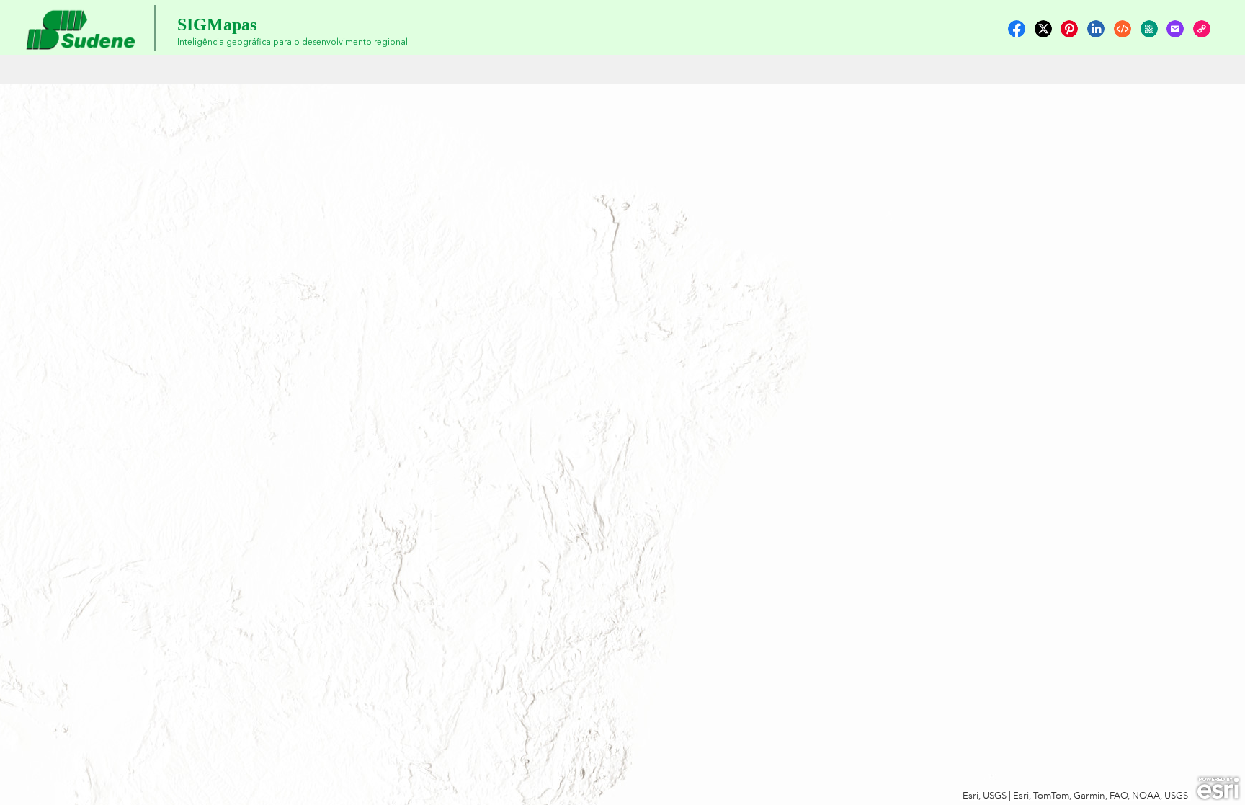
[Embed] (1122, 28)
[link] (1016, 28)
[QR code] (1149, 28)
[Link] (1201, 28)
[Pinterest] (1069, 28)
